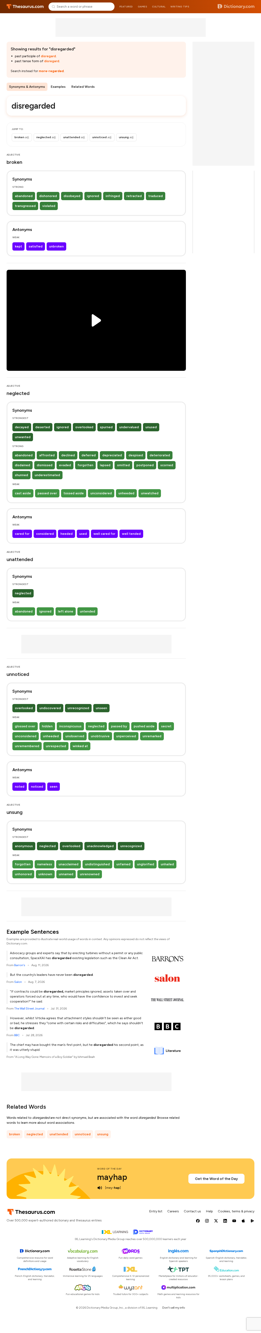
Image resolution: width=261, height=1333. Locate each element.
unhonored (23, 874)
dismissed (44, 465)
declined (68, 455)
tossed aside (74, 493)
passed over (47, 493)
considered (45, 534)
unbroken (56, 246)
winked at (80, 746)
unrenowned (89, 874)
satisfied (36, 246)
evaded (65, 465)
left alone (65, 611)
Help (209, 1211)
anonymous (24, 846)
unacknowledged (100, 846)
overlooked (84, 427)
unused (151, 427)
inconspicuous (70, 726)
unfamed (123, 864)
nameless (44, 864)
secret (166, 726)
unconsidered (101, 493)
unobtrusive (100, 736)
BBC (17, 1035)
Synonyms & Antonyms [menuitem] (27, 87)
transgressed (25, 206)
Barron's (19, 965)
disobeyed (72, 196)
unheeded (126, 493)
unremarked (152, 736)
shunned (21, 475)
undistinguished (97, 864)
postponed (145, 465)
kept (18, 246)
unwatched (149, 493)
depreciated (112, 455)
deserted (42, 427)
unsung (102, 1134)
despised (136, 455)
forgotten (85, 465)
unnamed (66, 874)
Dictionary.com (236, 6)
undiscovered (50, 708)
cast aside (23, 493)
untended (87, 611)
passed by (119, 726)
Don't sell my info (173, 1307)
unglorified (145, 864)
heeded (66, 534)
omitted (123, 465)
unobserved (74, 736)
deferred (88, 455)
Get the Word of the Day (216, 1178)
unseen (101, 708)
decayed (22, 427)
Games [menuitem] (142, 6)
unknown (45, 874)
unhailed (167, 864)
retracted (134, 196)
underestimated (47, 475)
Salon (18, 982)
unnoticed (83, 1134)
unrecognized (78, 708)
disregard (48, 56)
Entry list (155, 1211)
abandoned (24, 196)
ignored (93, 196)
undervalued (129, 427)
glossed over (25, 726)
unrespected (56, 746)
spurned (106, 427)
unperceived (126, 736)
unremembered (27, 746)
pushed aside (144, 726)
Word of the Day (109, 1168)
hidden (47, 726)
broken (14, 1134)
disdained (22, 465)
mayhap (112, 1177)
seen (53, 786)
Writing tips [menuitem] (179, 6)
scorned (166, 465)
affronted (47, 455)
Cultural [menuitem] (158, 6)
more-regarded (51, 71)
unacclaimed (68, 864)
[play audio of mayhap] (99, 1187)
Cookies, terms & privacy (236, 1211)
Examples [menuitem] (58, 87)
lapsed (105, 465)
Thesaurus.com (25, 7)
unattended (59, 1134)
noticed (37, 786)
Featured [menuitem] (126, 6)
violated (48, 206)
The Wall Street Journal (29, 1008)
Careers (173, 1211)
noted (19, 786)
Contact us (192, 1211)
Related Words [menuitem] (83, 87)
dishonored (48, 196)
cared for (22, 534)
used (83, 534)
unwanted (23, 437)
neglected (23, 593)
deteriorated (160, 455)
